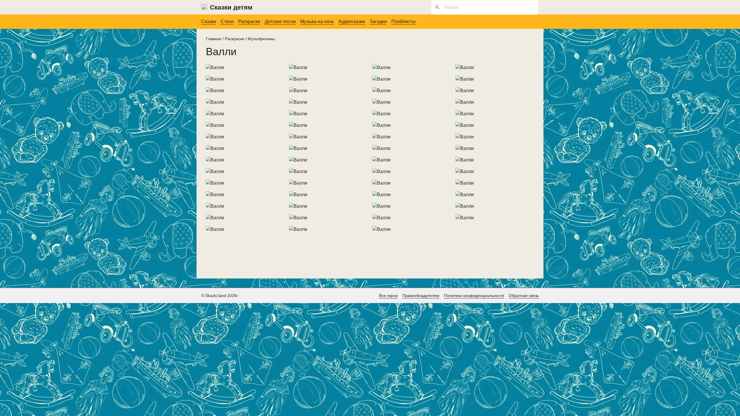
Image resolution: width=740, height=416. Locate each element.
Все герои (388, 295)
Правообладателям (420, 295)
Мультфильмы (261, 38)
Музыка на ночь (317, 21)
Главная (213, 38)
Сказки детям (231, 7)
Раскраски (249, 21)
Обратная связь (524, 295)
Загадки (378, 21)
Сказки (208, 21)
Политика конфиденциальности (474, 295)
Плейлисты (403, 21)
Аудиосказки (351, 21)
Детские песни (280, 21)
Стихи (227, 21)
